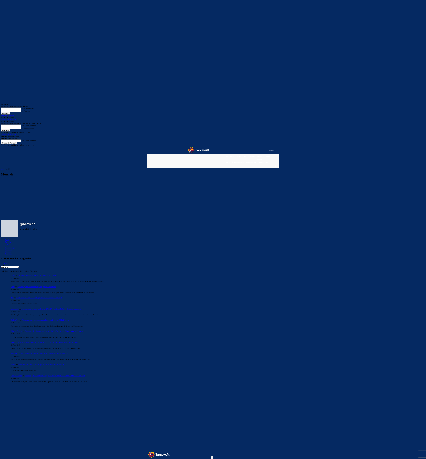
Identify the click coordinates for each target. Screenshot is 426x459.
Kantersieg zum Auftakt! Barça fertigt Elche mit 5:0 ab (37, 275)
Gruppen (8, 244)
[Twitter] (262, 150)
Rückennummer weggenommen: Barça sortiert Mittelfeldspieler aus (45, 320)
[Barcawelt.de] (198, 150)
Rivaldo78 (14, 353)
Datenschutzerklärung (8, 119)
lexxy (13, 275)
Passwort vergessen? (8, 115)
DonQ (13, 364)
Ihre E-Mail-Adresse (28, 125)
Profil (7, 240)
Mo (12, 298)
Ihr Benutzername (27, 109)
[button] (276, 166)
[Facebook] (253, 150)
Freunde (8, 242)
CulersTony (15, 320)
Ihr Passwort (25, 111)
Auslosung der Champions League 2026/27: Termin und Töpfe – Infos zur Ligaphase (51, 309)
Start (2, 169)
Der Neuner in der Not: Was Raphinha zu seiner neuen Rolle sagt (39, 298)
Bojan (13, 342)
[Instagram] (257, 150)
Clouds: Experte (16, 331)
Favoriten (8, 250)
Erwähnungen (10, 248)
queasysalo (15, 309)
